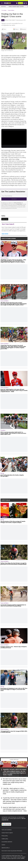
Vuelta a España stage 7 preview (16, 6)
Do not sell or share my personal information (12, 850)
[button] (26, 3)
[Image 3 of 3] (23, 40)
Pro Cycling (4, 10)
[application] (14, 138)
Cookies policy (5, 838)
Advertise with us (6, 847)
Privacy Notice (19, 204)
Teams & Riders (11, 10)
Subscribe (20, 3)
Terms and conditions (7, 829)
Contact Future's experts (7, 832)
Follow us (16, 29)
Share (5, 29)
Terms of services (17, 202)
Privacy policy (5, 835)
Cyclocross (5, 219)
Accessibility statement (7, 841)
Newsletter (24, 29)
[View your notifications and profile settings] (16, 3)
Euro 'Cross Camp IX (10, 20)
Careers (3, 844)
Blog (3, 20)
